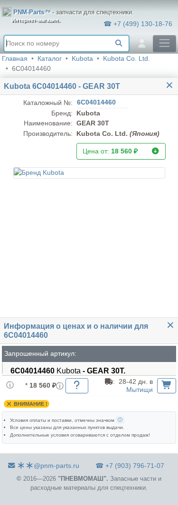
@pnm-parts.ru (56, 465)
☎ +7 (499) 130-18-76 (137, 24)
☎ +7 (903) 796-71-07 (129, 465)
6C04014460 (97, 102)
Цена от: (110, 151)
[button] (89, 173)
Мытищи (139, 389)
